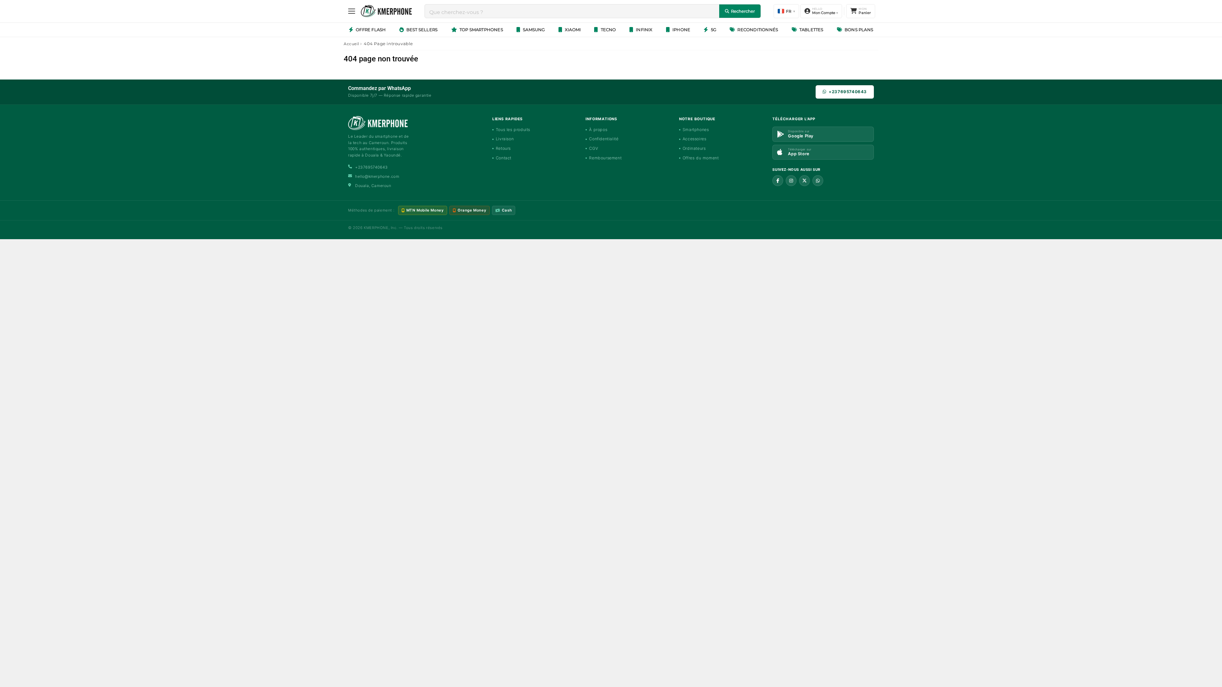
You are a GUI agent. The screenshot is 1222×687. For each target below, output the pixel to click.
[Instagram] (791, 180)
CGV (593, 148)
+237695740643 (848, 91)
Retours (503, 148)
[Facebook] (777, 180)
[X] (804, 180)
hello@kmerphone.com (377, 176)
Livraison (505, 138)
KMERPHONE (376, 228)
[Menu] (351, 11)
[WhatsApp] (817, 180)
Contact (503, 158)
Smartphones (696, 129)
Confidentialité (603, 138)
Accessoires (694, 138)
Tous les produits (513, 129)
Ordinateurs (694, 148)
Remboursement (605, 158)
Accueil (351, 43)
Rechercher (743, 11)
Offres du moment (701, 158)
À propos (598, 129)
